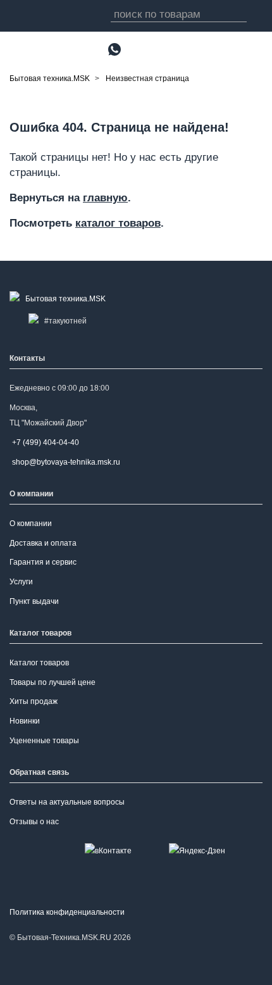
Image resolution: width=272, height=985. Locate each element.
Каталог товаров (39, 662)
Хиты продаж (33, 701)
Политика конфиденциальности (67, 912)
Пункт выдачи (34, 601)
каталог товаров (118, 223)
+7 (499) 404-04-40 (45, 442)
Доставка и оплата (43, 543)
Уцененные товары (44, 740)
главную (105, 197)
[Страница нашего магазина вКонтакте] (108, 850)
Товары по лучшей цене (52, 682)
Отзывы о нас (34, 821)
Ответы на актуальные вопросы (67, 802)
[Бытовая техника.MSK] (60, 299)
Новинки (24, 721)
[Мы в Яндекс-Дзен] (197, 850)
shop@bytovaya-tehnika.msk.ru (66, 462)
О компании (30, 523)
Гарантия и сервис (43, 562)
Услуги (21, 581)
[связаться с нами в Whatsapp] (114, 49)
